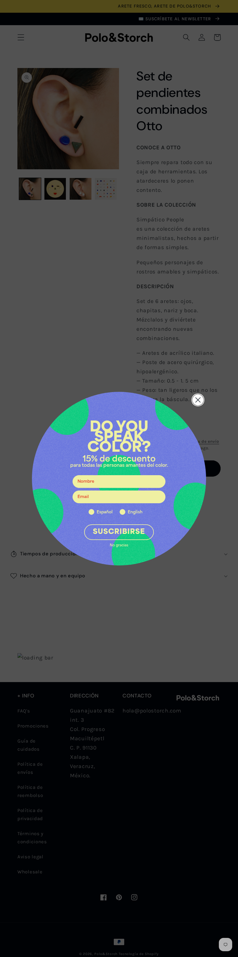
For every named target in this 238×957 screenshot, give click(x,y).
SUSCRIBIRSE (119, 532)
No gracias (119, 545)
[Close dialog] (198, 400)
